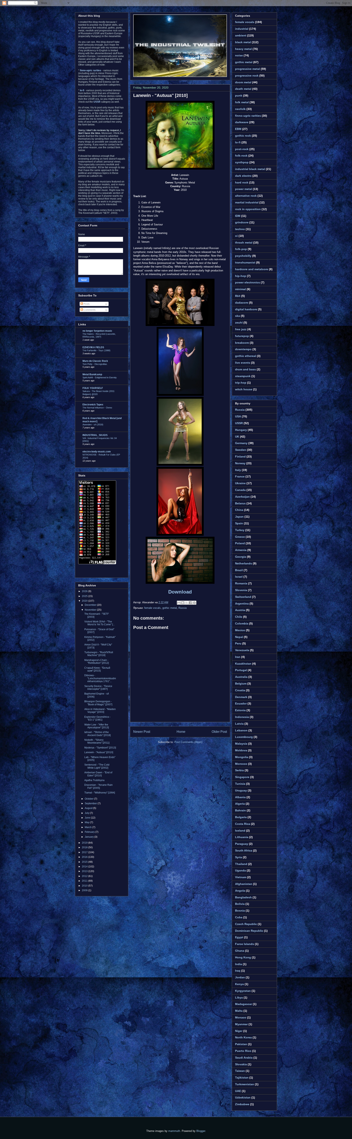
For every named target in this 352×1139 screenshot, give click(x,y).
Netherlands (243, 563)
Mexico (240, 630)
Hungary (241, 429)
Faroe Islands (244, 944)
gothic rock (243, 135)
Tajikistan (242, 1077)
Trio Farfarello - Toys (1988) (96, 350)
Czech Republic (246, 924)
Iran (237, 656)
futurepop (242, 336)
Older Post (219, 731)
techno (240, 229)
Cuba (238, 917)
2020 (85, 600)
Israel (239, 576)
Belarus (240, 503)
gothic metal (169, 607)
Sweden (240, 449)
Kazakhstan (243, 663)
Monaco (240, 1017)
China (239, 509)
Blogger (200, 1130)
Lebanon (241, 730)
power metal (243, 189)
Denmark (241, 697)
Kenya (239, 984)
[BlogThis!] (183, 603)
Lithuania (241, 837)
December (91, 605)
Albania (240, 797)
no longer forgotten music (97, 330)
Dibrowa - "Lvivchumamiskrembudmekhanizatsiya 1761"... (100, 678)
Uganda (240, 870)
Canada (240, 490)
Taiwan (240, 1070)
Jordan (240, 977)
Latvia (239, 723)
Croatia (240, 690)
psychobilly (243, 255)
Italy (238, 470)
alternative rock (246, 195)
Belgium (240, 683)
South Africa (243, 850)
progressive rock (246, 75)
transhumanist (245, 262)
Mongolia (241, 757)
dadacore (241, 302)
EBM (238, 129)
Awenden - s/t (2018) (92, 424)
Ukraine (240, 483)
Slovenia (241, 590)
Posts (86, 304)
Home (181, 731)
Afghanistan (243, 884)
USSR (239, 423)
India (238, 964)
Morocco (241, 763)
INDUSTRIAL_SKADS (95, 435)
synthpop (242, 162)
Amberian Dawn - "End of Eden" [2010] (98, 774)
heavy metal (243, 48)
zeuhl (239, 322)
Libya (239, 997)
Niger (238, 1031)
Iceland (240, 830)
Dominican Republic (249, 930)
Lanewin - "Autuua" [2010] (160, 95)
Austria (240, 610)
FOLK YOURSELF (92, 388)
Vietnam (240, 877)
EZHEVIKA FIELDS (93, 347)
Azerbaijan (242, 496)
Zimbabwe (242, 1104)
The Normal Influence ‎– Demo (97, 407)
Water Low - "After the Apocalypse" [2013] (96, 726)
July (87, 813)
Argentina (242, 603)
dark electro (243, 175)
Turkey (239, 530)
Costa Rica (242, 823)
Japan (239, 516)
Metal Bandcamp (92, 374)
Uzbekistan (243, 1097)
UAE (238, 1091)
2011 (85, 880)
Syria (238, 857)
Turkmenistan (244, 1084)
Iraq (237, 970)
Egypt (239, 937)
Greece (240, 536)
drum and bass (245, 369)
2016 (85, 857)
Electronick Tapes (92, 404)
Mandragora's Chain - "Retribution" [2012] (96, 661)
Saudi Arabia (244, 1057)
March (88, 827)
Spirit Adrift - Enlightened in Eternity (99, 377)
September (91, 803)
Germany (241, 443)
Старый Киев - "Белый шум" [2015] (97, 669)
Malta (239, 1010)
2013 (85, 871)
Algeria (240, 803)
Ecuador (241, 703)
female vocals (152, 607)
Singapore (242, 777)
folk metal (242, 102)
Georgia (240, 556)
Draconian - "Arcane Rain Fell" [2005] (98, 786)
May (87, 822)
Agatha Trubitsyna (94, 780)
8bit (237, 295)
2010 (85, 885)
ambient (240, 35)
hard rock (241, 182)
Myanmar (241, 1024)
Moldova (241, 750)
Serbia (239, 770)
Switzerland (243, 596)
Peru (238, 643)
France (240, 476)
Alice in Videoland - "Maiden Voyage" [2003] (100, 710)
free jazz (240, 329)
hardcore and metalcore (251, 269)
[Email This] (179, 603)
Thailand (241, 864)
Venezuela (242, 650)
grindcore (242, 222)
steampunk (243, 376)
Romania (241, 583)
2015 (85, 861)
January (89, 836)
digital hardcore (246, 309)
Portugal (241, 670)
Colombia (241, 623)
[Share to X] (187, 603)
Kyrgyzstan (243, 990)
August (89, 808)
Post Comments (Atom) (188, 742)
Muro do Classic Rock (95, 361)
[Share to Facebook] (190, 603)
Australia (241, 676)
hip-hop (240, 276)
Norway (240, 463)
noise (239, 55)
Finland (240, 456)
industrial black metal (250, 169)
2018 (85, 847)
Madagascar (243, 1004)
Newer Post (141, 731)
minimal (240, 289)
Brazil (239, 570)
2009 (85, 890)
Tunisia (240, 783)
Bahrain (240, 810)
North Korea (243, 1037)
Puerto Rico (243, 1050)
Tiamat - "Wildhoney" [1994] (99, 792)
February (90, 832)
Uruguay (241, 790)
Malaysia (241, 743)
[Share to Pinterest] (194, 603)
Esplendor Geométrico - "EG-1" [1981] (97, 718)
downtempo (243, 349)
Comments (89, 309)
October (89, 798)
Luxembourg (244, 736)
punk (238, 95)
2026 (85, 591)
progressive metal (247, 68)
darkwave (241, 122)
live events (242, 362)
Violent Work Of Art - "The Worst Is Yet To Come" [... (99, 623)
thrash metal (243, 242)
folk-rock (241, 155)
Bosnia (240, 910)
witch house (243, 389)
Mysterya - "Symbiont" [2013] (100, 747)
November (91, 609)
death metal (243, 88)
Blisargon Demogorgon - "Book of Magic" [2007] (98, 703)
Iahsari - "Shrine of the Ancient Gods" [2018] (97, 733)
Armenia (240, 550)
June (88, 817)
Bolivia (240, 903)
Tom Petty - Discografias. (95, 364)
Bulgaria (241, 817)
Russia (182, 607)
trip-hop (240, 382)
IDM (237, 215)
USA (238, 416)
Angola (240, 890)
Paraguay (241, 843)
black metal (243, 42)
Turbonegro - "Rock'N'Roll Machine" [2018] (98, 654)
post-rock (242, 149)
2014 (85, 866)
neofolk (240, 109)
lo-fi (238, 142)
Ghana (239, 950)
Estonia (240, 710)
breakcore (242, 342)
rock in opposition (248, 209)
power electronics (247, 282)
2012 (85, 876)
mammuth (174, 1130)
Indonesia (242, 717)
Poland (240, 543)
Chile (238, 616)
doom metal (243, 82)
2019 (85, 842)
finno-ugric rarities (248, 115)
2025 (85, 596)
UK (237, 436)
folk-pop (241, 249)
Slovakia (241, 1064)
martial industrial (246, 202)
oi (236, 235)
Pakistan (241, 1044)
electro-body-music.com (96, 451)
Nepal (239, 637)
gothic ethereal (245, 356)
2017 (85, 852)
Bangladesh (243, 897)
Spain (239, 523)
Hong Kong (243, 957)
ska (237, 315)
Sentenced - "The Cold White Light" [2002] (96, 766)
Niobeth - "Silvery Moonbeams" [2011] (96, 741)
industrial (241, 28)
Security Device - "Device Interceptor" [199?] (98, 687)
